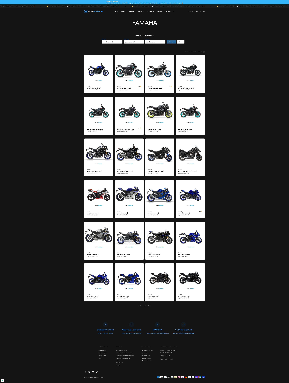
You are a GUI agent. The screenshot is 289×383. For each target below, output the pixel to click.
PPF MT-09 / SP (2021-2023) (95, 130)
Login (100, 358)
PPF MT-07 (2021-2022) (93, 88)
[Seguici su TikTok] (97, 372)
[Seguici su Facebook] (85, 372)
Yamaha (89, 86)
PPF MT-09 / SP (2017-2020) (186, 88)
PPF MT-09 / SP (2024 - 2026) (125, 130)
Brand (104, 39)
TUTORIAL (149, 11)
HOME (116, 11)
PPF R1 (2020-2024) (184, 213)
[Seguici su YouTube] (93, 372)
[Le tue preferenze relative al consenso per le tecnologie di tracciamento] (2, 380)
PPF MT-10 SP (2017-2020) (94, 171)
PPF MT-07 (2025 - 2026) (155, 88)
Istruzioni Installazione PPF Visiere (125, 355)
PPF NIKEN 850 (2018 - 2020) (156, 171)
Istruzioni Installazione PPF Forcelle (123, 359)
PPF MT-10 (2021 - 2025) (185, 130)
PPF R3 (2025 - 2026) (123, 296)
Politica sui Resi (146, 355)
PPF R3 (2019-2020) (184, 254)
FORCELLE (141, 11)
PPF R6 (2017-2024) (153, 296)
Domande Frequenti (121, 350)
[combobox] (112, 42)
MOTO (123, 11)
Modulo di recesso (147, 361)
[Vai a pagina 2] (148, 305)
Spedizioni (144, 353)
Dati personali (102, 353)
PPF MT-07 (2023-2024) (124, 88)
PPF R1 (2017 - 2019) (153, 213)
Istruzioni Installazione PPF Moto (124, 353)
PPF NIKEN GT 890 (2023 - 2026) (187, 171)
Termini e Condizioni (147, 350)
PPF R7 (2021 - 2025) (184, 296)
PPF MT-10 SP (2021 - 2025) (125, 171)
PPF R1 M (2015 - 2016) (93, 254)
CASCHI (131, 11)
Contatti (118, 365)
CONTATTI (160, 11)
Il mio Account (103, 350)
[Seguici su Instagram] (89, 372)
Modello (126, 39)
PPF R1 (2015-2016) (122, 213)
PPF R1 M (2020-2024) (154, 254)
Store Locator (119, 362)
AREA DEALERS (170, 11)
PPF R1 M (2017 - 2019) (123, 254)
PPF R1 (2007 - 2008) (93, 213)
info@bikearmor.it (168, 359)
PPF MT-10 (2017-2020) (154, 130)
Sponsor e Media (146, 358)
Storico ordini (102, 355)
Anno (147, 39)
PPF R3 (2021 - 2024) (93, 296)
